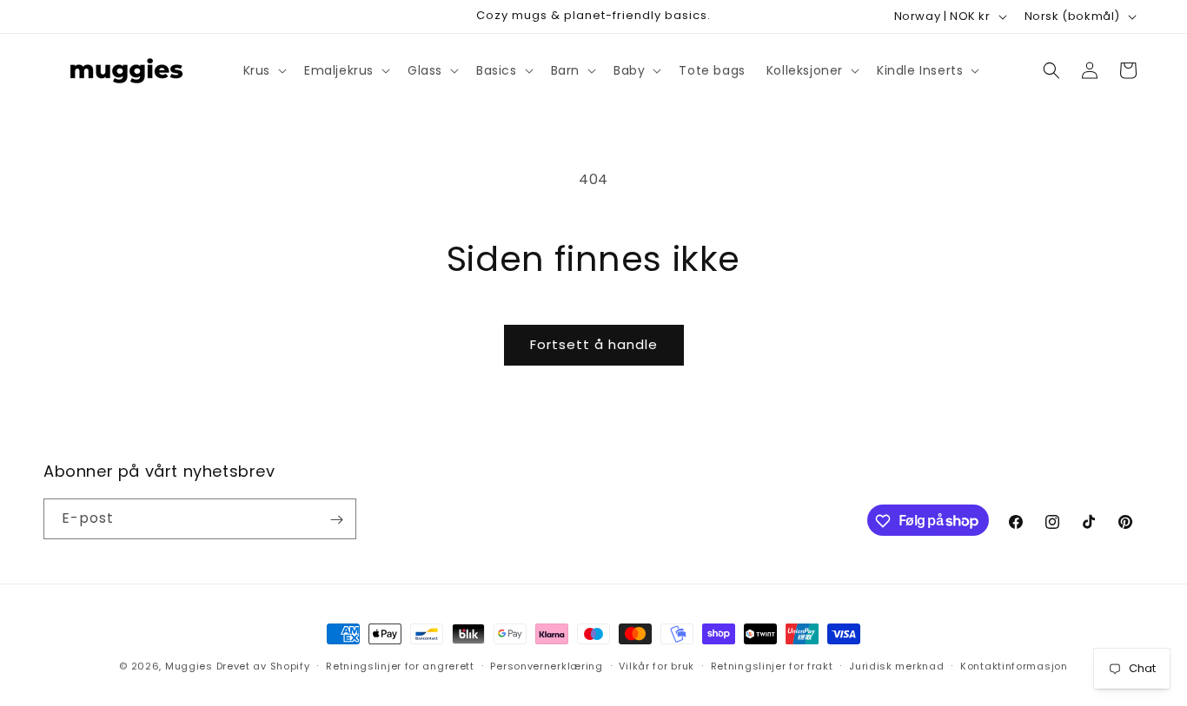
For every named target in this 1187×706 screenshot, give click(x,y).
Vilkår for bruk (656, 665)
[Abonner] (336, 519)
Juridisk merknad (896, 665)
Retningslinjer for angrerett (400, 665)
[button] (263, 70)
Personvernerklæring (546, 665)
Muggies (189, 666)
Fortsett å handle (594, 344)
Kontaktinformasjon (1014, 665)
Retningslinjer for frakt (772, 665)
